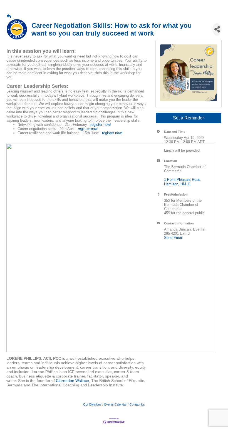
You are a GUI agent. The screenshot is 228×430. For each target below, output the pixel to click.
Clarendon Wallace (72, 380)
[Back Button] (9, 16)
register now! (100, 124)
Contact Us (137, 404)
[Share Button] (217, 29)
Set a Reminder (188, 118)
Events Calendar (115, 404)
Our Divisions (92, 404)
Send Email (173, 238)
